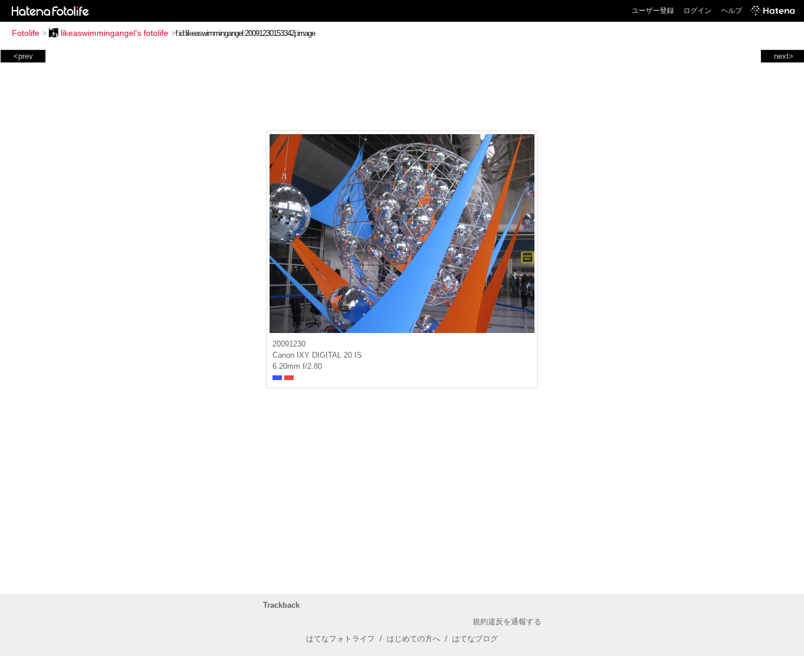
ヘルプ (731, 10)
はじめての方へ (413, 638)
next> (783, 56)
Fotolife (25, 33)
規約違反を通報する (507, 621)
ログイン (697, 10)
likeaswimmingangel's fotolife (114, 33)
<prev (23, 56)
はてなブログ (475, 638)
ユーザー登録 (653, 10)
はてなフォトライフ (340, 638)
